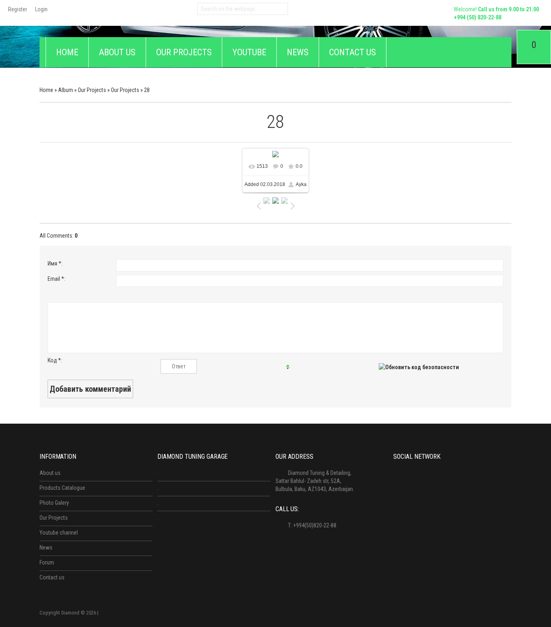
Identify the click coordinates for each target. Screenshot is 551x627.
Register (17, 9)
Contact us (52, 577)
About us (50, 473)
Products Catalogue (62, 488)
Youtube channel (59, 532)
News (46, 547)
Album (65, 90)
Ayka (301, 184)
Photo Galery (54, 503)
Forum (47, 562)
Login (41, 9)
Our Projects (92, 90)
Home (46, 90)
